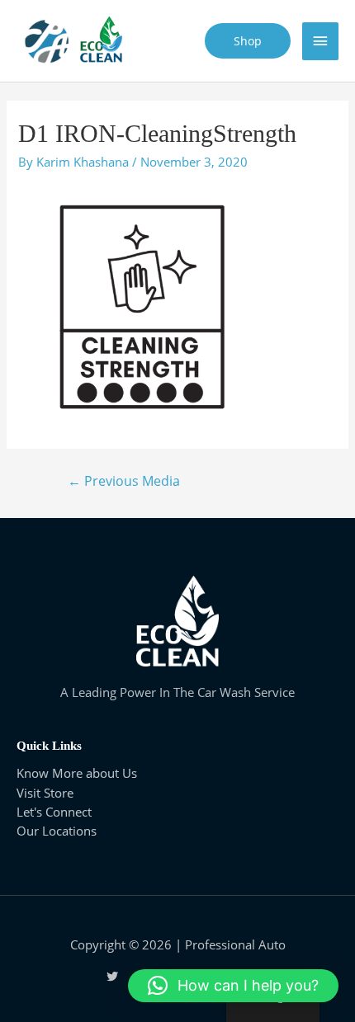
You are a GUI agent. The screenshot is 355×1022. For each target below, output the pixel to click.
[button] (233, 985)
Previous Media (124, 481)
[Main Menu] (320, 41)
